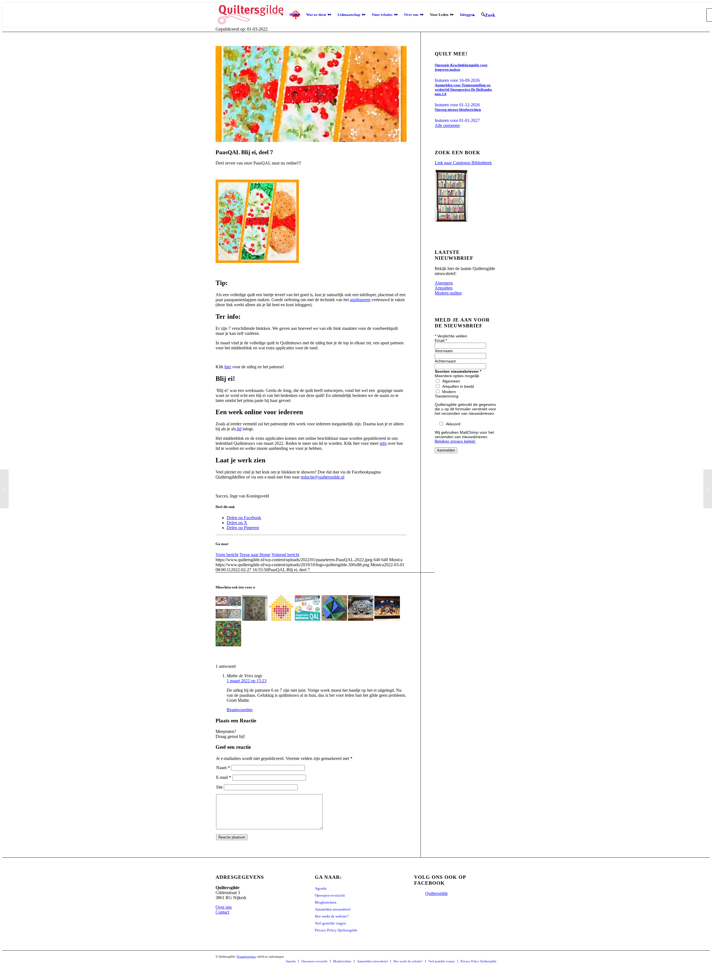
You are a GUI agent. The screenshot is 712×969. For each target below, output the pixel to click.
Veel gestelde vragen (330, 923)
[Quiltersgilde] (259, 14)
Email (441, 340)
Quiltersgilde (436, 893)
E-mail (223, 777)
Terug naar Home (254, 554)
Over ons (224, 907)
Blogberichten (326, 902)
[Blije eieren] (311, 94)
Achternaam (445, 361)
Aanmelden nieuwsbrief (332, 909)
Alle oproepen (447, 125)
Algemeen (451, 381)
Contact (222, 912)
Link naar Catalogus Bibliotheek (463, 162)
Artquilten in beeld (458, 386)
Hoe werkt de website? (331, 916)
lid (238, 428)
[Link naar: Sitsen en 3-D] (334, 608)
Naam (223, 767)
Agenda (321, 888)
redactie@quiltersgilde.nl (322, 477)
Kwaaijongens (246, 956)
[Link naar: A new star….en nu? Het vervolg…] (228, 608)
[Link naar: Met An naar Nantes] (255, 608)
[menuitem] (294, 14)
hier (227, 366)
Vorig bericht (227, 554)
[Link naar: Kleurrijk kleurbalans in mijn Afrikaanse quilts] (228, 633)
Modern (449, 391)
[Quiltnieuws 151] (4, 488)
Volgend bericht (285, 554)
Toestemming (446, 396)
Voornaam (444, 351)
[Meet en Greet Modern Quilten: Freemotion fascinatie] (707, 488)
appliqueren (360, 299)
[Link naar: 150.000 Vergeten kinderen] (281, 608)
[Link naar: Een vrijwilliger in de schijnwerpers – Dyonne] (361, 608)
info (383, 443)
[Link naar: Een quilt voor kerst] (387, 608)
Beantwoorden (240, 709)
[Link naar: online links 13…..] (307, 608)
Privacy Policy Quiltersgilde (336, 930)
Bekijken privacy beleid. (455, 441)
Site (219, 787)
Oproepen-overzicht (330, 895)
